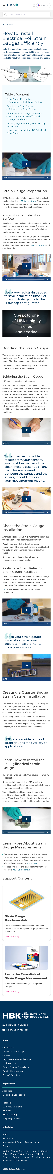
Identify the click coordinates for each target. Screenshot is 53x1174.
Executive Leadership (13, 1051)
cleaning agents (37, 245)
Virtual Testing (9, 1115)
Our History (8, 1047)
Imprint (35, 1151)
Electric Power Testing (13, 1095)
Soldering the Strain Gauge (22, 109)
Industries (7, 1127)
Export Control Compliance (15, 1067)
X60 (4, 589)
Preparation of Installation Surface (26, 102)
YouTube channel (21, 870)
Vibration (6, 1111)
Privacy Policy (17, 1154)
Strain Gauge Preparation (19, 99)
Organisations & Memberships (17, 1059)
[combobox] (26, 14)
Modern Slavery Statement (15, 1151)
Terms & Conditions (11, 1075)
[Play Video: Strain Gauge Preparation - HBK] (26, 164)
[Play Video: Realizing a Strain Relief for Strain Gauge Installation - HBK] (26, 610)
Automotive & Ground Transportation (21, 1142)
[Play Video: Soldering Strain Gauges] (26, 430)
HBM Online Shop (27, 201)
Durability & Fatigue (12, 1107)
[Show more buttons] (48, 178)
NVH (4, 1099)
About (5, 1040)
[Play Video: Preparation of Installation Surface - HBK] (26, 266)
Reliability (7, 1103)
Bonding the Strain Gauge (20, 106)
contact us (31, 863)
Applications (8, 1083)
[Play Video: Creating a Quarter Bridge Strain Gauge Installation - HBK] (26, 665)
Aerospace (7, 1138)
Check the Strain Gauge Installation (24, 113)
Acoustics (7, 1091)
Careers (6, 1055)
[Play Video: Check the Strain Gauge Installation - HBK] (26, 499)
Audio (5, 1134)
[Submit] (5, 14)
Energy (6, 1146)
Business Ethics (9, 1063)
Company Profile (21, 1157)
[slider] (26, 178)
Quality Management (13, 1071)
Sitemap (30, 1154)
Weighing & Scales (11, 1118)
